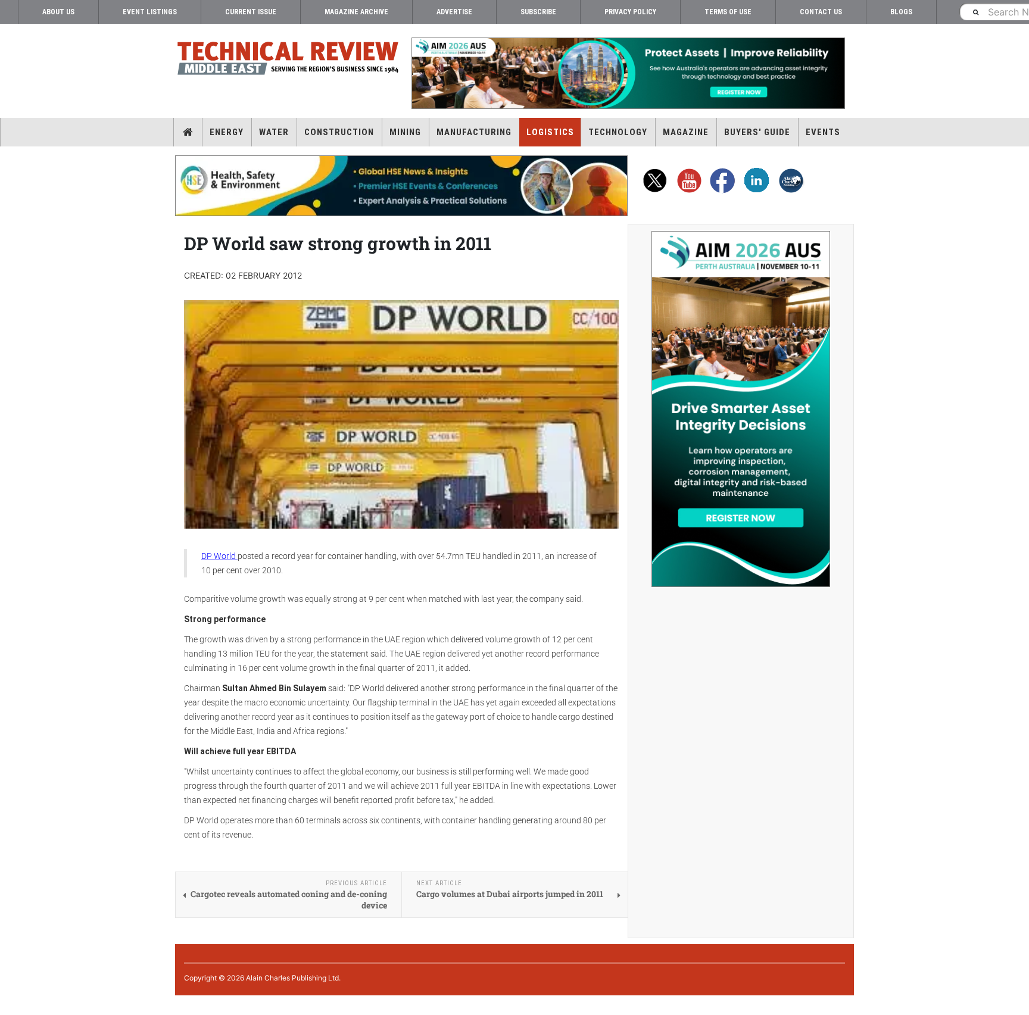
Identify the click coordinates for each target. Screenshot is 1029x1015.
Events (823, 132)
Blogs (901, 12)
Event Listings (150, 12)
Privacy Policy (630, 12)
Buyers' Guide (757, 132)
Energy (227, 132)
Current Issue (250, 12)
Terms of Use (728, 12)
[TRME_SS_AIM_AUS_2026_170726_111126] (741, 409)
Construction (339, 132)
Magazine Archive (356, 12)
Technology (617, 132)
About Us (58, 12)
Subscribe (538, 12)
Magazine (686, 132)
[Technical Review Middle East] (288, 60)
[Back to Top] (9, 1005)
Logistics (550, 132)
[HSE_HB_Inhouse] (401, 186)
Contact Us (821, 12)
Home (188, 132)
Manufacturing (474, 132)
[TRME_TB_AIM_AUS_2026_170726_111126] (627, 73)
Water (274, 132)
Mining (405, 132)
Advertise (454, 12)
